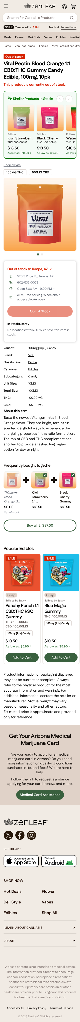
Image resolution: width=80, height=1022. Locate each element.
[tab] (38, 254)
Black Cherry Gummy (66, 497)
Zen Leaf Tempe (25, 46)
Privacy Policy (36, 1008)
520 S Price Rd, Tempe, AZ (35, 276)
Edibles (61, 37)
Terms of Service (61, 1008)
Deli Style (34, 37)
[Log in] (64, 6)
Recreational (68, 27)
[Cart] (73, 6)
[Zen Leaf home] (40, 5)
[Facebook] (20, 835)
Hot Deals (13, 891)
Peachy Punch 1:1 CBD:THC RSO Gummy (22, 611)
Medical (54, 27)
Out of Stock (40, 311)
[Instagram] (31, 835)
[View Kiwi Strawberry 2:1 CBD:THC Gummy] (39, 479)
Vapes (48, 37)
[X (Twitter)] (8, 835)
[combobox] (37, 17)
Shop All (49, 912)
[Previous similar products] (60, 98)
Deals (7, 37)
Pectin (32, 362)
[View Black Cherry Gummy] (67, 479)
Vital (31, 355)
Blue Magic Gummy (55, 608)
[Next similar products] (68, 98)
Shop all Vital (12, 165)
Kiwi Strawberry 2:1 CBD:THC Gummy (40, 497)
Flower (19, 37)
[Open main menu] (6, 6)
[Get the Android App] (58, 861)
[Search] (72, 18)
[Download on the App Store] (21, 861)
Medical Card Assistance (40, 794)
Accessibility (15, 1008)
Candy (32, 376)
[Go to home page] (40, 821)
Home (7, 46)
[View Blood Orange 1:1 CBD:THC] (12, 479)
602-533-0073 (27, 282)
